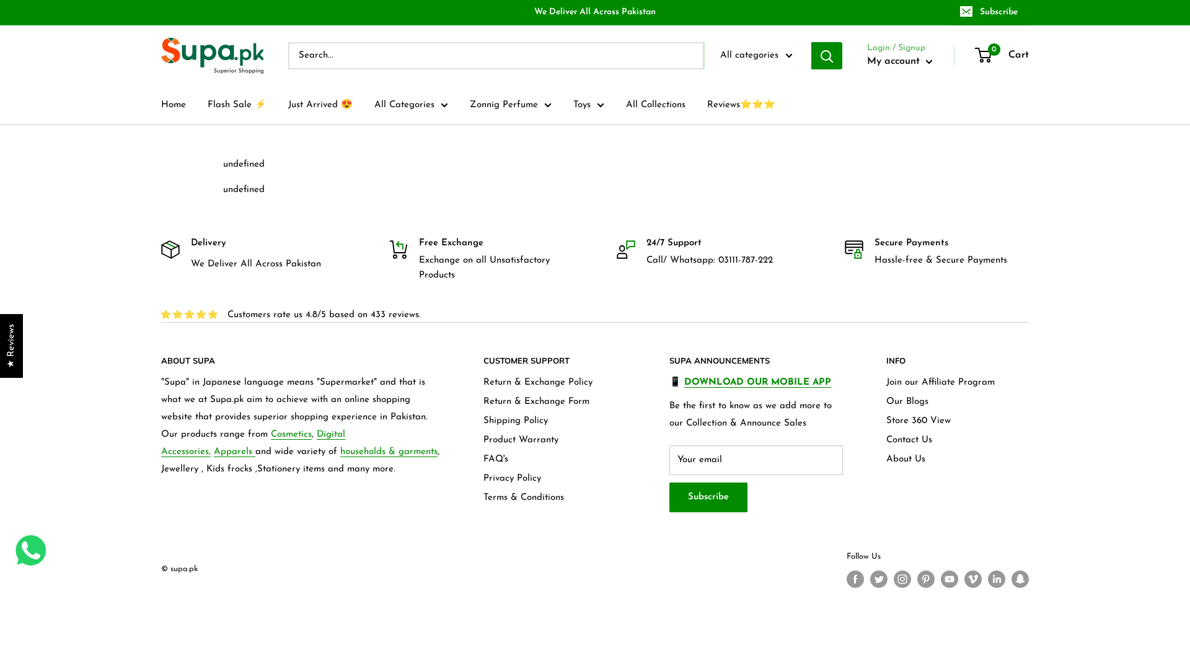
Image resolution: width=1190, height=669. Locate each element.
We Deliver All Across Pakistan (595, 12)
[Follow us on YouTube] (949, 579)
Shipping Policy (515, 421)
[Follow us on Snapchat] (1020, 579)
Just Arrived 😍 (320, 105)
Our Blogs (907, 401)
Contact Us (909, 440)
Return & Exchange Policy (538, 382)
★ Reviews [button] (11, 346)
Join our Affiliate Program (940, 382)
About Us (905, 459)
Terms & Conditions (523, 497)
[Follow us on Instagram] (902, 579)
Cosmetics (291, 434)
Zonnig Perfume (504, 105)
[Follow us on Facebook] (855, 579)
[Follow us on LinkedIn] (996, 579)
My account (895, 61)
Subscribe (999, 12)
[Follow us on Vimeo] (973, 579)
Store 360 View (918, 421)
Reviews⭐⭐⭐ (741, 105)
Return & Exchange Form (536, 401)
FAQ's (495, 459)
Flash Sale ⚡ (237, 105)
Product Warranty (520, 440)
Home (173, 105)
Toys (582, 105)
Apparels (234, 452)
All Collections (655, 105)
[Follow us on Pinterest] (926, 579)
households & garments (389, 452)
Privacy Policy (512, 478)
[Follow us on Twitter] (879, 579)
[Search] (826, 55)
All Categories (404, 105)
